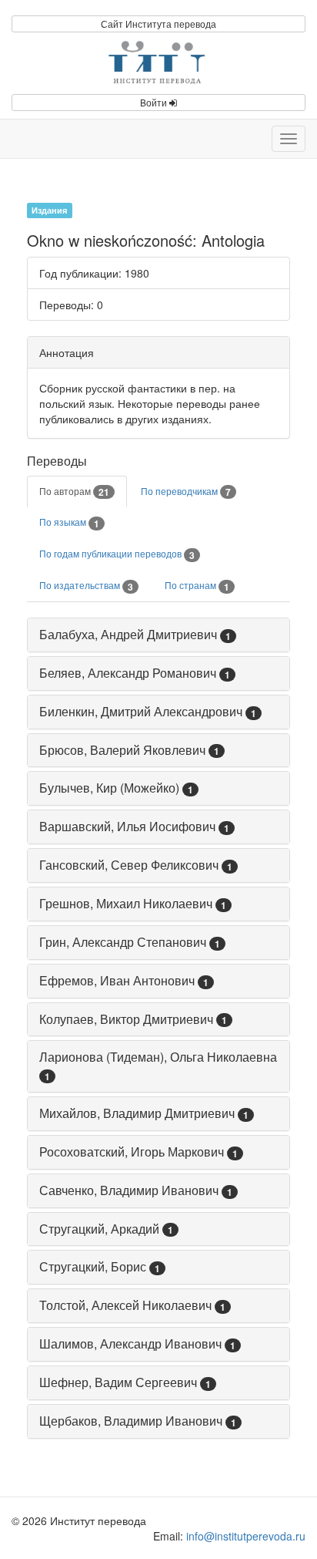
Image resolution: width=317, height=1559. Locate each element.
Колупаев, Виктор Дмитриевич (126, 1019)
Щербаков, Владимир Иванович (130, 1420)
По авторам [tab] (74, 492)
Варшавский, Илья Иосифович (127, 826)
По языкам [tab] (69, 522)
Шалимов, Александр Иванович (130, 1343)
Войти (154, 102)
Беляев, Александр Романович (127, 673)
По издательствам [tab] (86, 586)
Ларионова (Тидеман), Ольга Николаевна (158, 1057)
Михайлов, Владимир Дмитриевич (137, 1113)
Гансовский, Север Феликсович (129, 865)
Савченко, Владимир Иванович (129, 1190)
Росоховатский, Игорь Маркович (131, 1151)
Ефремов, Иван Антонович (117, 980)
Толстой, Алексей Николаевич (125, 1305)
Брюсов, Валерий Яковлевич (122, 750)
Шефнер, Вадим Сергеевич (118, 1382)
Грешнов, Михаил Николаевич (125, 903)
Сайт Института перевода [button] (158, 23)
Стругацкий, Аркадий (99, 1228)
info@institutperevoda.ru (245, 1536)
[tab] (158, 635)
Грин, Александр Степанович (122, 942)
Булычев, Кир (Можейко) (109, 787)
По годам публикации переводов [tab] (117, 554)
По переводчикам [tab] (186, 492)
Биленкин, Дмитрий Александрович (140, 711)
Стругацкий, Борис (92, 1266)
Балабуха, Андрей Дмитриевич (128, 634)
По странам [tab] (197, 586)
